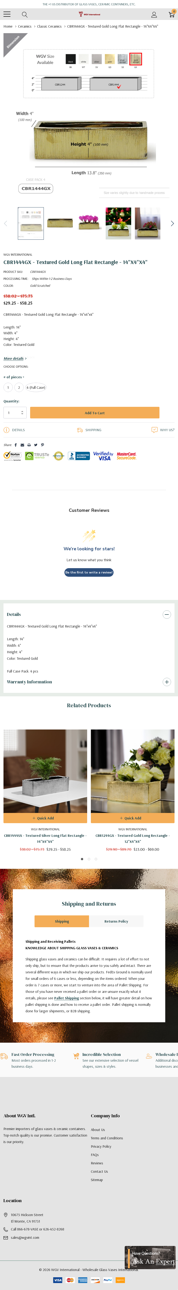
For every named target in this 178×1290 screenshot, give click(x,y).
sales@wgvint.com (25, 1247)
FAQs (95, 1164)
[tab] (82, 868)
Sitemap (97, 1189)
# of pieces (13, 377)
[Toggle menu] (6, 14)
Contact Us (99, 1181)
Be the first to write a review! (89, 582)
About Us (98, 1139)
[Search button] (25, 14)
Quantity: (11, 401)
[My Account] (154, 14)
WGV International (17, 254)
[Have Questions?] (150, 1257)
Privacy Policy (101, 1155)
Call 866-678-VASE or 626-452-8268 (37, 1238)
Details (14, 624)
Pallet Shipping (66, 1007)
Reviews (97, 1172)
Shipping (62, 930)
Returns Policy (116, 930)
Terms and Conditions (107, 1147)
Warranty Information (29, 691)
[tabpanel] (45, 795)
